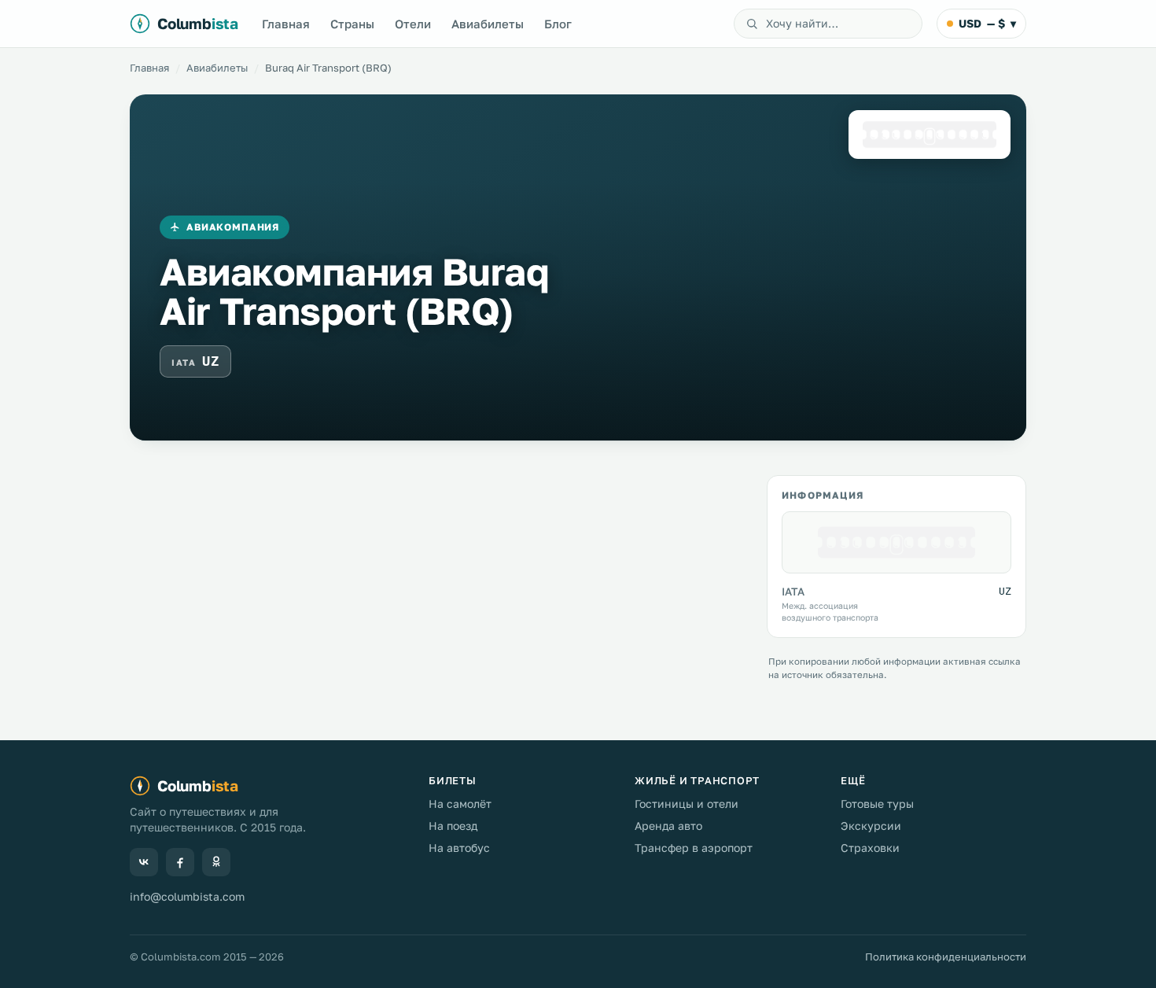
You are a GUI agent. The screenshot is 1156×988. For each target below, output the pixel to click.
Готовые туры (877, 803)
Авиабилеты (487, 24)
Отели (413, 24)
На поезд (453, 825)
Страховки (870, 847)
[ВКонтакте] (144, 862)
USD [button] (987, 23)
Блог (558, 24)
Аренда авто (668, 825)
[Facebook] (180, 862)
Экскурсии (871, 825)
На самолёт (460, 803)
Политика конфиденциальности (945, 956)
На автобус (459, 847)
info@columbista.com (187, 896)
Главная (286, 24)
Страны (352, 24)
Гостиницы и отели (686, 803)
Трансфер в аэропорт (694, 847)
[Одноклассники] (216, 862)
